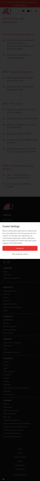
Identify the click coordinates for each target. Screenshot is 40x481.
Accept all (20, 248)
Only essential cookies (20, 254)
